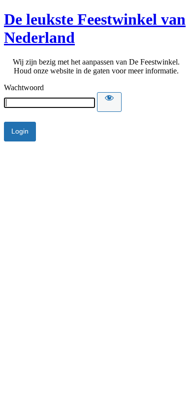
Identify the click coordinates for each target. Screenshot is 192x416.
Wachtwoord (24, 87)
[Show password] (109, 102)
